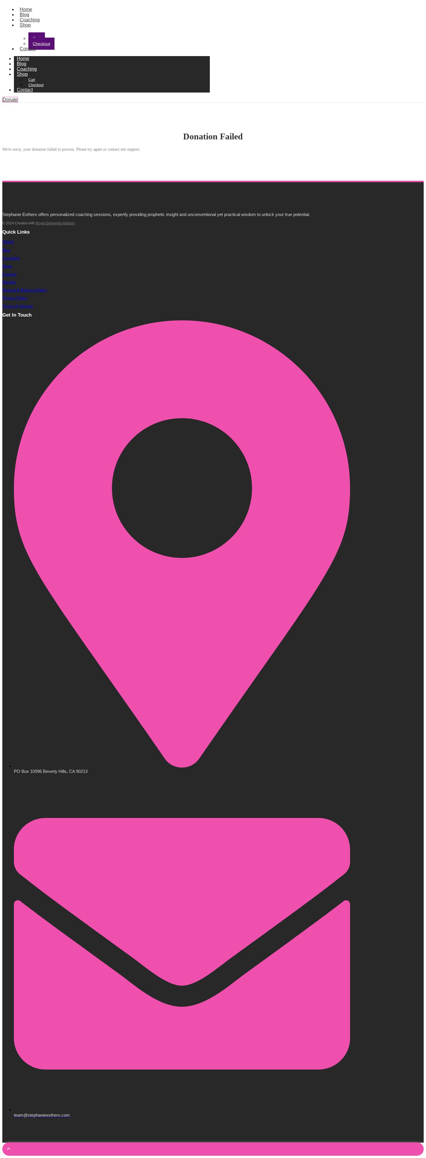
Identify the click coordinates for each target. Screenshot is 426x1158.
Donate (9, 282)
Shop (25, 25)
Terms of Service (17, 306)
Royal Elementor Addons (55, 223)
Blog (24, 14)
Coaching (30, 19)
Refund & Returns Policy (24, 290)
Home (26, 9)
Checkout (41, 43)
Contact (28, 48)
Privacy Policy (15, 297)
